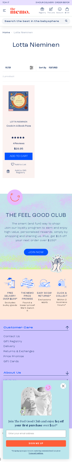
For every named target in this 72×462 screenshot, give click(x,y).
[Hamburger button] (4, 10)
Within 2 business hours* (61, 302)
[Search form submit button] (66, 21)
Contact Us (11, 336)
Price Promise (13, 356)
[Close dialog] (63, 386)
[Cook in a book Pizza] (19, 101)
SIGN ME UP (36, 443)
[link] (36, 401)
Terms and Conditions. (36, 453)
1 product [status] (8, 76)
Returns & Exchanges (18, 351)
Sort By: (48, 67)
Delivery (9, 346)
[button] (19, 171)
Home (6, 32)
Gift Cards (11, 361)
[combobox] (36, 21)
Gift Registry (12, 341)
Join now (36, 252)
